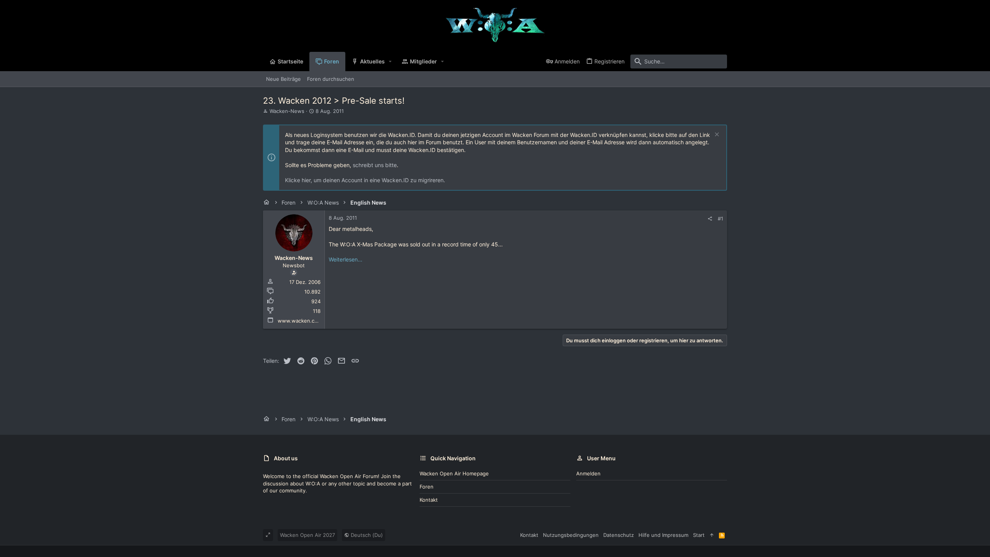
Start (699, 535)
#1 (720, 218)
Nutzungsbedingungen (571, 535)
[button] (390, 61)
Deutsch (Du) (366, 535)
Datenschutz (618, 535)
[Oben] (712, 535)
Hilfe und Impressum (663, 535)
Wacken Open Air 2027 (307, 535)
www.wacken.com (300, 321)
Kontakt (429, 500)
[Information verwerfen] (716, 135)
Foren (427, 487)
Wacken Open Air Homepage (454, 473)
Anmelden (588, 473)
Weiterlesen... (345, 259)
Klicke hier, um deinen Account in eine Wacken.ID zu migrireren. (365, 180)
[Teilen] (710, 218)
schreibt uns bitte (375, 165)
